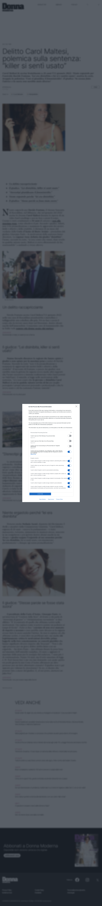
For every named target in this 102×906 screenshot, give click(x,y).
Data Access (51, 499)
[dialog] (51, 453)
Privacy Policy (59, 499)
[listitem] (51, 432)
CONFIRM (40, 494)
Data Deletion (42, 499)
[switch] (69, 436)
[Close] (76, 406)
